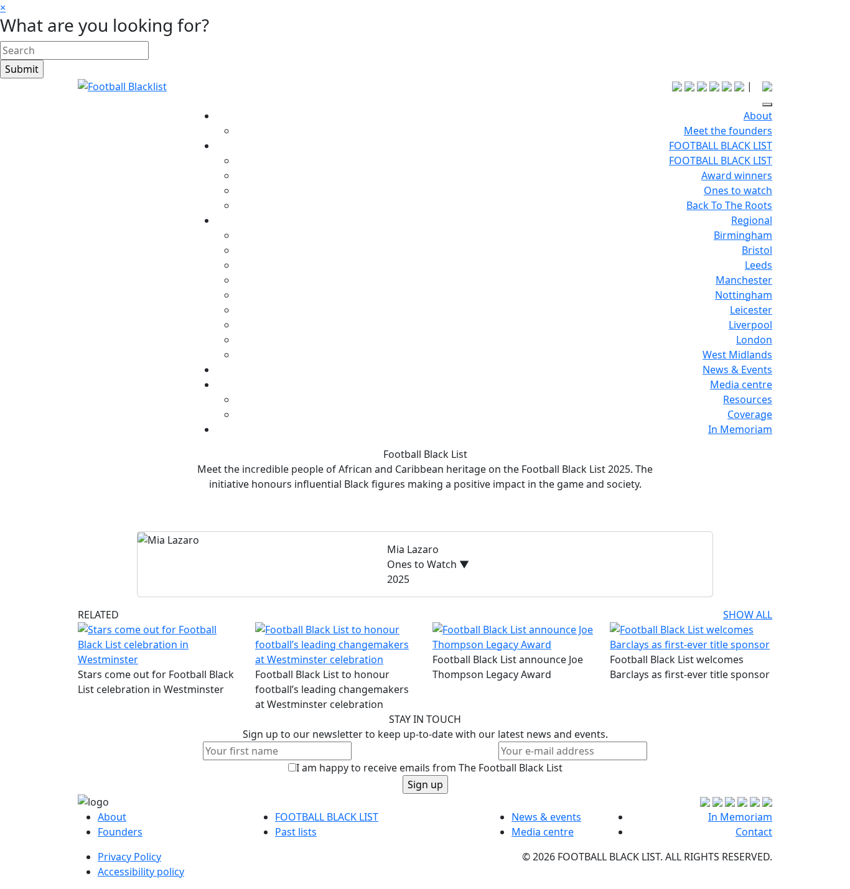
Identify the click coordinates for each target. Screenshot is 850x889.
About (758, 116)
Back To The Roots (729, 205)
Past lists (296, 832)
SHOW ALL (747, 614)
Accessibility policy (141, 871)
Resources (747, 399)
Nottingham (743, 295)
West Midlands (737, 354)
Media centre (741, 384)
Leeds (758, 265)
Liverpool (750, 325)
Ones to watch (738, 190)
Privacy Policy (129, 856)
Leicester (751, 310)
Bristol (757, 250)
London (754, 340)
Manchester (744, 280)
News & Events (737, 369)
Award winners (736, 175)
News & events (546, 817)
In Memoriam (740, 429)
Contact (754, 832)
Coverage (749, 414)
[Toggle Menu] (767, 104)
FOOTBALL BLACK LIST (720, 145)
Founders (120, 832)
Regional (751, 220)
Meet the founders (728, 130)
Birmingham (743, 235)
